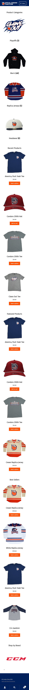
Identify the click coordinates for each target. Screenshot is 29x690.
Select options (14, 183)
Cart (22, 686)
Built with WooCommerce (8, 681)
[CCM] (16, 659)
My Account (5, 687)
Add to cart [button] (14, 223)
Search (14, 687)
